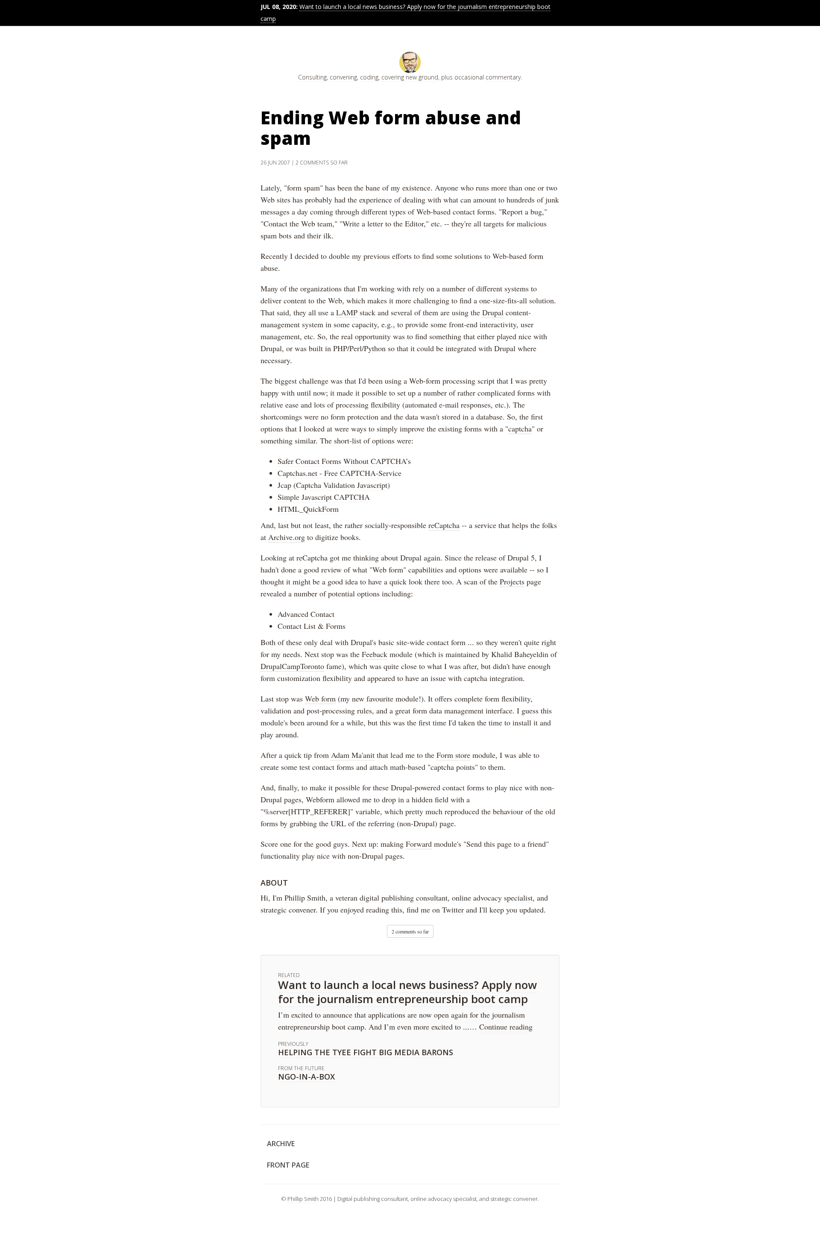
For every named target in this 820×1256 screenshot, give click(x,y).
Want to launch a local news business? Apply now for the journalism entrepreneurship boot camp (407, 992)
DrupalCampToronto (292, 666)
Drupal (493, 312)
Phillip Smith (304, 897)
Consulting (312, 77)
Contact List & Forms (312, 626)
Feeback (374, 654)
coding (369, 77)
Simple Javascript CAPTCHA (324, 497)
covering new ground (409, 77)
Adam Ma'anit (353, 755)
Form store (453, 755)
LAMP (346, 312)
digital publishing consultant (404, 897)
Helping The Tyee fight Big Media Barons (365, 1052)
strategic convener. (289, 909)
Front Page (288, 1165)
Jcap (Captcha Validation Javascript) (334, 485)
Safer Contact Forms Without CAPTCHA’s (344, 461)
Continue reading (506, 1026)
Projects (512, 581)
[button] (410, 931)
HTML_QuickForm (308, 509)
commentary (503, 77)
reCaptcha (444, 525)
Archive (281, 1143)
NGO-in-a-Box (306, 1076)
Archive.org (286, 537)
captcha (520, 428)
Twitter (453, 909)
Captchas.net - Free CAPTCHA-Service (339, 473)
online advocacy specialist (492, 897)
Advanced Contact (306, 614)
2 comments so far (322, 162)
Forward (419, 844)
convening (343, 77)
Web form (320, 698)
